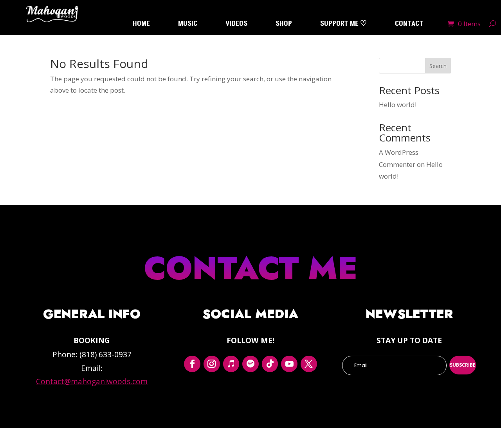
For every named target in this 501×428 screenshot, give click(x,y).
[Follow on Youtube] (289, 364)
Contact (409, 25)
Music (187, 25)
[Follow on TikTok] (270, 364)
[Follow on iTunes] (231, 364)
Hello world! (397, 104)
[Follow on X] (309, 364)
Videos (236, 25)
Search (438, 66)
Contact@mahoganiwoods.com (92, 381)
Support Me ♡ (343, 25)
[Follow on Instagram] (212, 364)
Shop (284, 25)
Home (141, 25)
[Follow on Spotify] (250, 364)
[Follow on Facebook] (192, 364)
